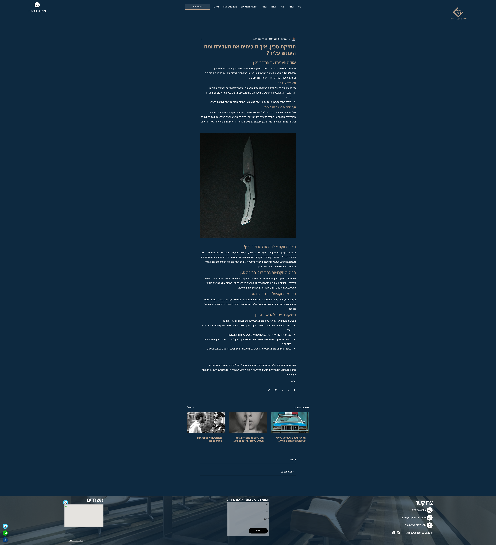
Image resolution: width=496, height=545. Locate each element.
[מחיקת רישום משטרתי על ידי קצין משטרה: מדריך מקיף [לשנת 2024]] (290, 422)
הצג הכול (190, 407)
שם (267, 504)
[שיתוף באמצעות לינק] (275, 390)
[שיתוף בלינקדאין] (282, 390)
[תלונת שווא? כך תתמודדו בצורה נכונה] (206, 422)
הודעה (266, 519)
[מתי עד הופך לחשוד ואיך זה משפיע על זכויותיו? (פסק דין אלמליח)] (248, 422)
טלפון (267, 512)
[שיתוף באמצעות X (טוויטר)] (288, 390)
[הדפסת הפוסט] (269, 390)
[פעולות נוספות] (201, 38)
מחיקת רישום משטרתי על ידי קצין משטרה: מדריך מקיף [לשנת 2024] (291, 439)
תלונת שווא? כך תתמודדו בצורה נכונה (209, 439)
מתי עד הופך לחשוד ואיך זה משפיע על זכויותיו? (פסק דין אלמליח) (249, 439)
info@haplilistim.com (414, 517)
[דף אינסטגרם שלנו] (398, 532)
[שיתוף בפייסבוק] (294, 390)
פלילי (293, 381)
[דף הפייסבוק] (393, 532)
